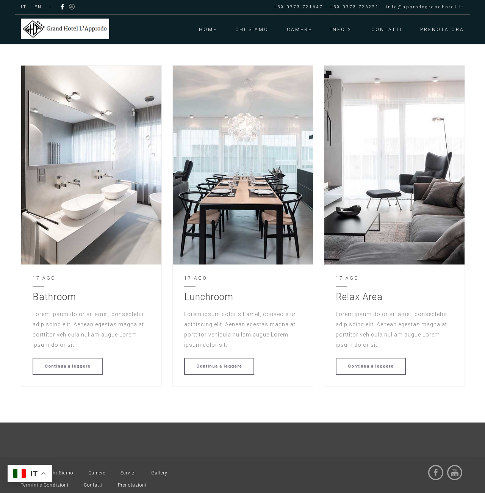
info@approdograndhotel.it (425, 7)
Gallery (159, 473)
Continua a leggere (68, 366)
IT (24, 7)
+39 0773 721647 (298, 7)
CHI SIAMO (252, 29)
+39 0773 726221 (354, 7)
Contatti (93, 485)
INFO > (341, 29)
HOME (208, 29)
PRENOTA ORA (442, 29)
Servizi (128, 473)
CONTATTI (386, 29)
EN (38, 7)
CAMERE (299, 29)
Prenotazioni (132, 485)
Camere (96, 473)
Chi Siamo (61, 473)
